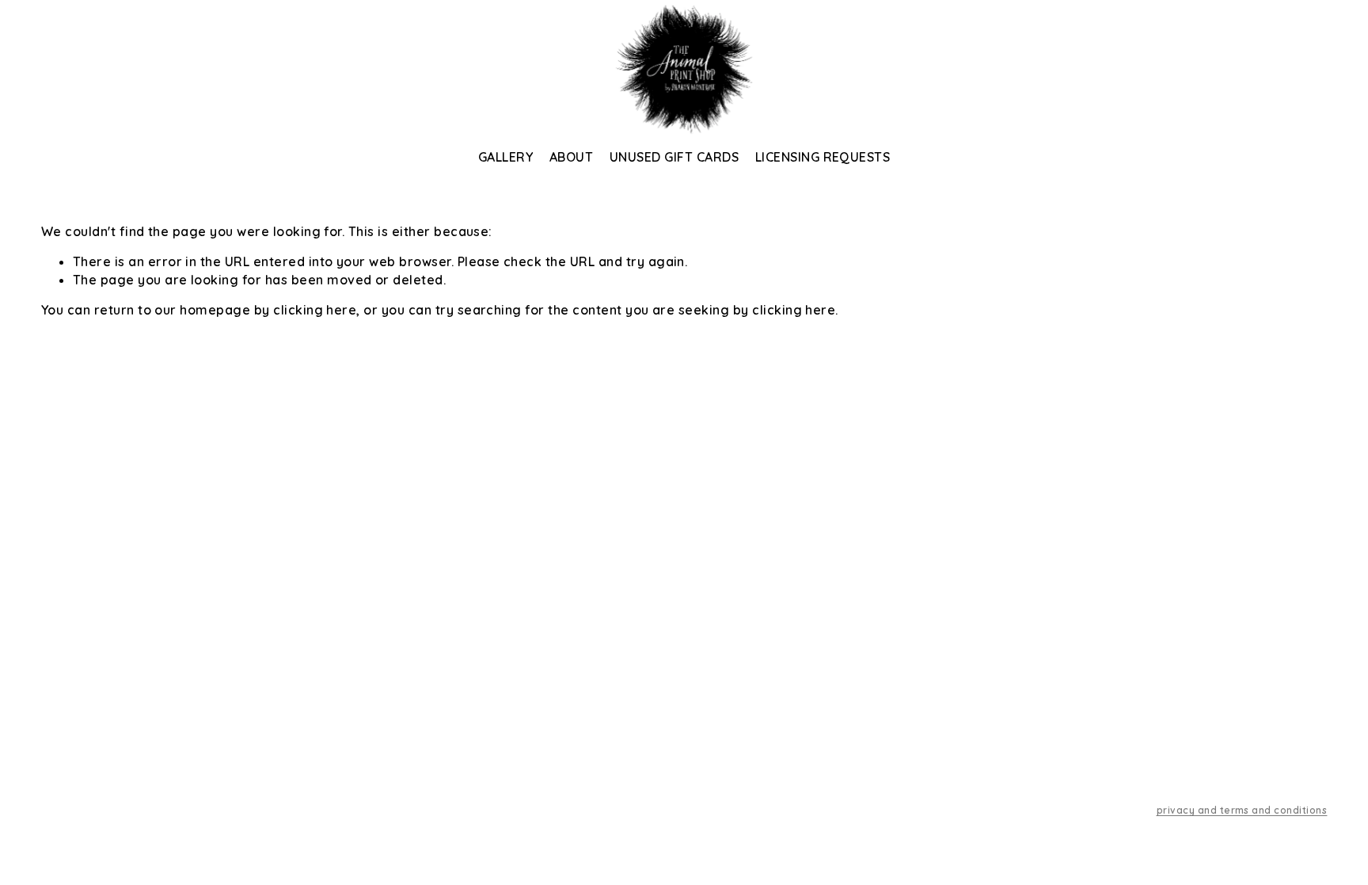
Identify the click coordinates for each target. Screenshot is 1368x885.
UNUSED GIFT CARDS (674, 157)
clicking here (314, 310)
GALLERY (505, 157)
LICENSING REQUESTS (823, 157)
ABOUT (571, 157)
